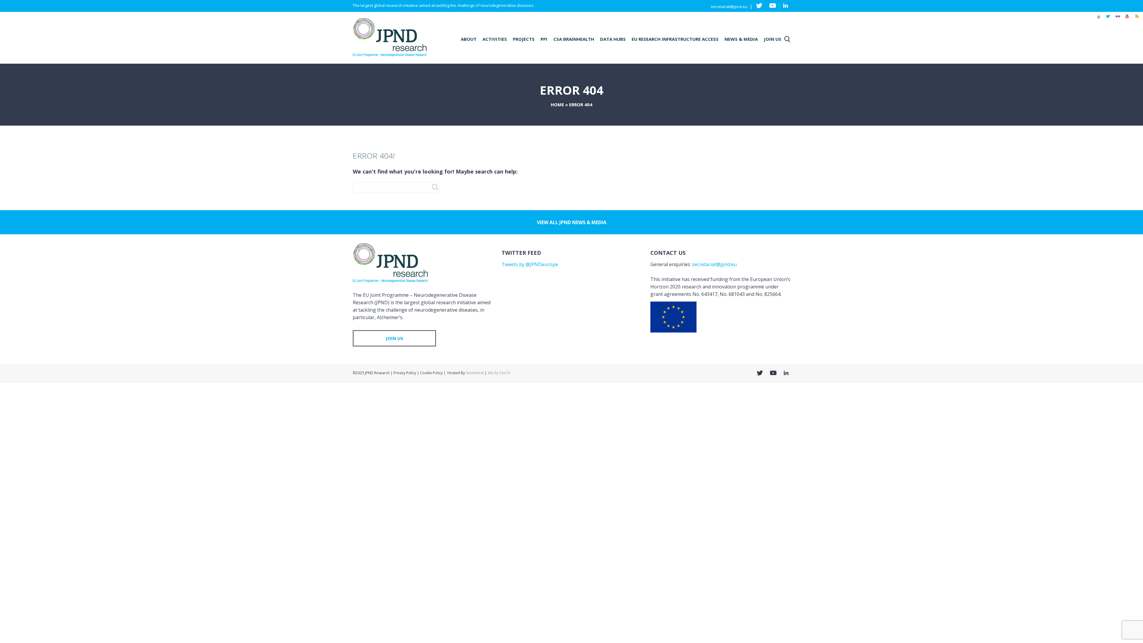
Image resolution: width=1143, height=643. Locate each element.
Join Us (772, 39)
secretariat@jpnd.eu (729, 6)
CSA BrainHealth (573, 39)
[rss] (1136, 19)
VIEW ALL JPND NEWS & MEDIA (571, 222)
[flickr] (1117, 19)
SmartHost (475, 372)
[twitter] (1108, 19)
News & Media (741, 39)
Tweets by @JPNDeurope (530, 264)
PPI (544, 39)
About (469, 39)
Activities (495, 39)
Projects (524, 39)
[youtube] (1127, 19)
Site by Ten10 (499, 372)
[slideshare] (1098, 19)
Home (557, 104)
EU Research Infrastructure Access (675, 39)
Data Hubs (613, 39)
